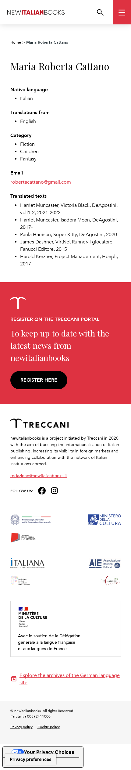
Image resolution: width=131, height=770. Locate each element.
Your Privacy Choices (49, 752)
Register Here (38, 380)
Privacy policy (21, 726)
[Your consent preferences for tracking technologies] (30, 759)
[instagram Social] (54, 490)
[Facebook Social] (42, 490)
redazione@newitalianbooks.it (38, 475)
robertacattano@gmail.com (40, 182)
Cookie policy (48, 726)
